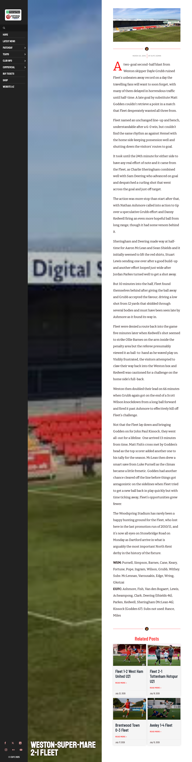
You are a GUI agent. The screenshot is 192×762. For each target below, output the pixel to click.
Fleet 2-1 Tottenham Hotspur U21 (164, 676)
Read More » (121, 683)
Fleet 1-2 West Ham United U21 (129, 674)
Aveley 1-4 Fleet (161, 725)
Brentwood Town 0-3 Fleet (127, 728)
